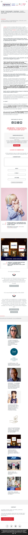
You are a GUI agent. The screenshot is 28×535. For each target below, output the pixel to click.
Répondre (16, 145)
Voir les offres (14, 309)
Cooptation (14, 312)
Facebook (7, 526)
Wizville (14, 30)
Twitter (11, 526)
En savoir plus (14, 285)
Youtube (15, 526)
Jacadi (9, 227)
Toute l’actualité (8, 11)
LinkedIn (19, 526)
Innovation (21, 226)
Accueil (2, 11)
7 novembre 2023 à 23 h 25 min (16, 138)
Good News (16, 11)
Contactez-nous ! (7, 519)
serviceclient (14, 227)
